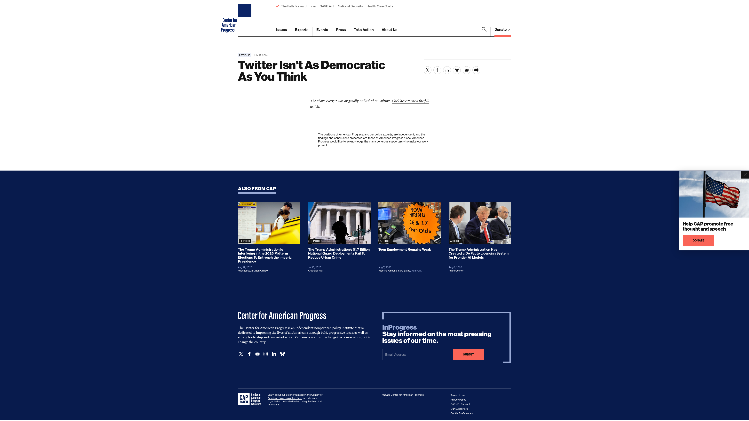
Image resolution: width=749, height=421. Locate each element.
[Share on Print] (476, 70)
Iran (313, 6)
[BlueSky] (282, 354)
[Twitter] (241, 354)
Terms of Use (458, 395)
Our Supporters (459, 408)
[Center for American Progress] (245, 18)
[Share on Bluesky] (457, 70)
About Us (389, 29)
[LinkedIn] (274, 354)
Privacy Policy (458, 399)
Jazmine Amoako (387, 270)
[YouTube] (257, 354)
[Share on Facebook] (437, 70)
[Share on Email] (466, 70)
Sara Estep (404, 270)
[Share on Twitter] (427, 70)
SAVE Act (327, 6)
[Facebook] (249, 354)
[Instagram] (266, 354)
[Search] (484, 32)
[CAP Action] (251, 399)
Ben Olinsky (261, 270)
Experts (301, 29)
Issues (281, 29)
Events (322, 29)
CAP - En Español (460, 404)
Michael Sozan (246, 270)
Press (341, 29)
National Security (350, 6)
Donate (501, 29)
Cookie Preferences (462, 413)
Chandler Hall (315, 270)
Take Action (364, 29)
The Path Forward (294, 6)
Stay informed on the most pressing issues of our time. (437, 334)
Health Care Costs (380, 6)
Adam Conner (456, 270)
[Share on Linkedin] (447, 70)
